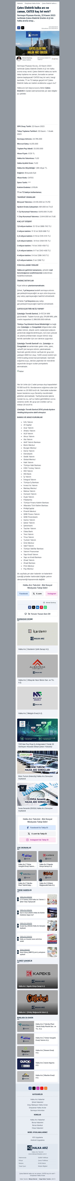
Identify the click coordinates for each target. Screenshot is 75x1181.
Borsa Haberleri (37, 1122)
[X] (34, 1088)
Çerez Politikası (43, 1160)
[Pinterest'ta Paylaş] (41, 607)
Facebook (23, 594)
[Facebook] (30, 1088)
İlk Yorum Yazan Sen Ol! (39, 614)
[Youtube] (41, 1088)
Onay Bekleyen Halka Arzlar (37, 1105)
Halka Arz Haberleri (37, 1120)
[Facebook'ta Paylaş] (18, 27)
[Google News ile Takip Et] (55, 58)
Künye (21, 1160)
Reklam (21, 1163)
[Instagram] (37, 1088)
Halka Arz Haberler (37, 1099)
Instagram (52, 594)
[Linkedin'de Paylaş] (37, 607)
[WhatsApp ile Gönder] (45, 607)
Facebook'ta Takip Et (39, 828)
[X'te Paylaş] (22, 27)
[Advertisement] (37, 110)
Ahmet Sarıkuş (27, 59)
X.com (39, 594)
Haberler (20, 3)
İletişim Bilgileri (42, 1166)
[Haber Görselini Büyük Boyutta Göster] (37, 43)
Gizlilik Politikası (43, 1157)
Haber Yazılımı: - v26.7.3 (37, 1179)
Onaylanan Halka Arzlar (32, 3)
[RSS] (45, 1088)
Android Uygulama (37, 1140)
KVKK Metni (42, 1163)
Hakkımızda (22, 1157)
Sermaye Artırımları (37, 1110)
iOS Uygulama (37, 1137)
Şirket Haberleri (37, 1102)
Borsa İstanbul (37, 1125)
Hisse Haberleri (37, 1128)
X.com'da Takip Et (39, 834)
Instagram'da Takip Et (39, 840)
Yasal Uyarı (22, 1166)
